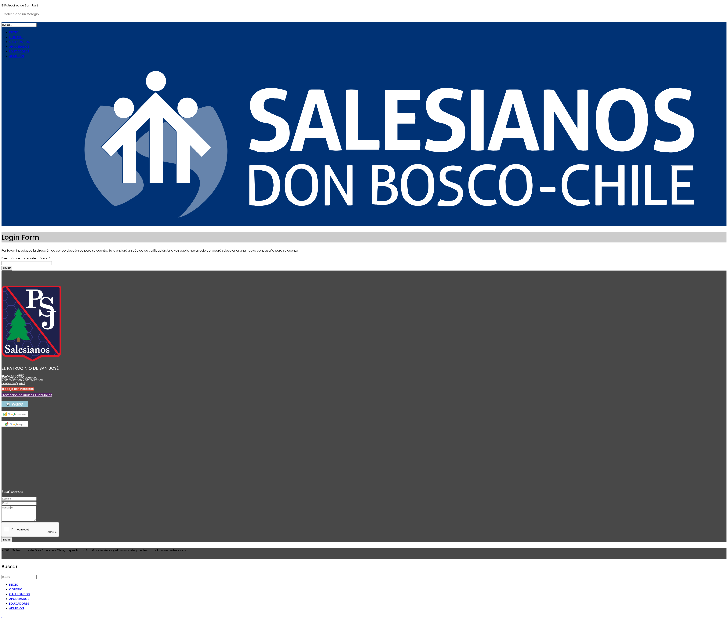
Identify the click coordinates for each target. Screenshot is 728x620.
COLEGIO (16, 37)
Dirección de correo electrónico (26, 258)
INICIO (13, 32)
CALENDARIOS (19, 42)
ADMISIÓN (16, 56)
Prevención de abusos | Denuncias (27, 395)
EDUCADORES (19, 51)
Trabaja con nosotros (18, 389)
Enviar (7, 268)
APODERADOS (19, 46)
